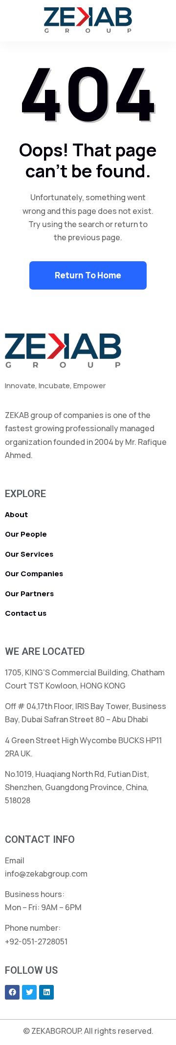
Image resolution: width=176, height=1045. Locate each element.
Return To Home (88, 275)
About (16, 514)
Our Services (29, 554)
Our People (26, 534)
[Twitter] (29, 992)
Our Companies (34, 573)
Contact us (25, 613)
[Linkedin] (46, 992)
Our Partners (29, 593)
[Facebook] (12, 992)
